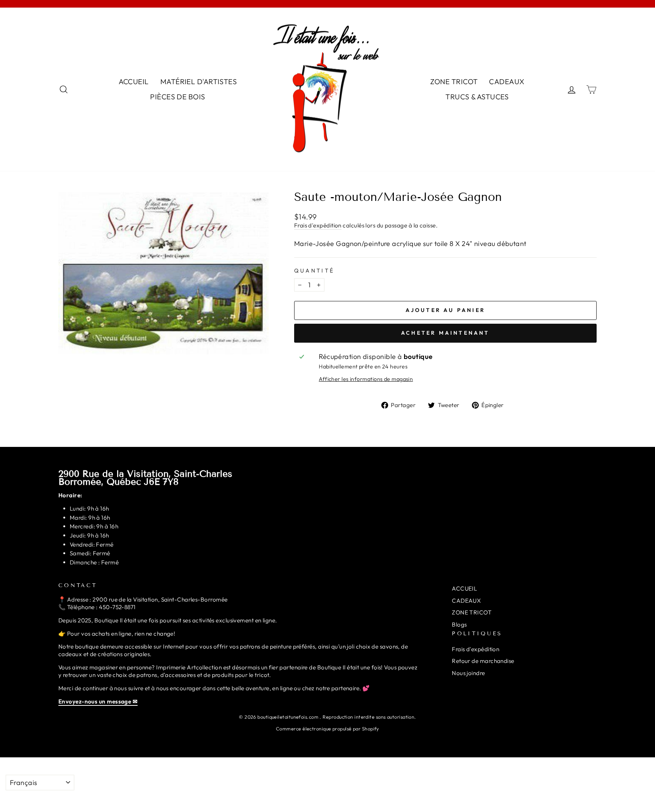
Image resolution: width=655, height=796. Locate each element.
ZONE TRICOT (454, 81)
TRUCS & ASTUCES (477, 96)
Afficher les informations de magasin (366, 379)
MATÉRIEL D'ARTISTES (198, 81)
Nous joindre (468, 673)
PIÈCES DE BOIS (177, 96)
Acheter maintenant (445, 332)
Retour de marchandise (483, 660)
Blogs (459, 624)
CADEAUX (506, 81)
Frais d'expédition (318, 225)
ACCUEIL (134, 81)
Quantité (314, 270)
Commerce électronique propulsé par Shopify (327, 728)
